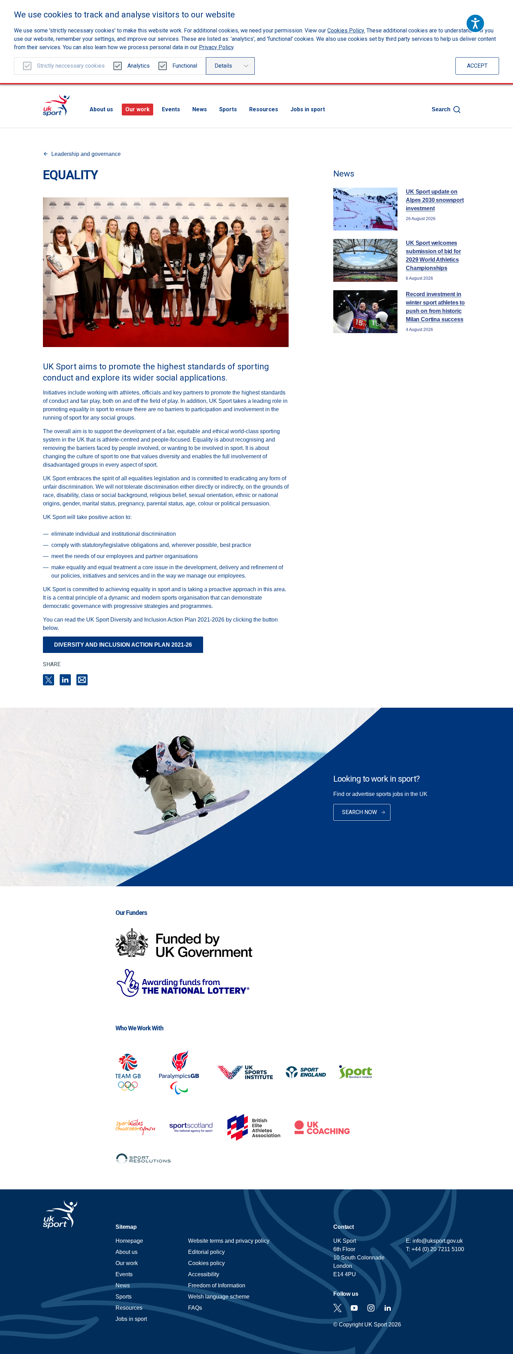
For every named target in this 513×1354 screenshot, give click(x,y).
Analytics (138, 65)
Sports (228, 109)
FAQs (195, 1308)
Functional (184, 65)
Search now (359, 812)
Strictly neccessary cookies (71, 65)
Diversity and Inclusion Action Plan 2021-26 (123, 645)
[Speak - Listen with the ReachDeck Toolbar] (475, 23)
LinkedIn (65, 679)
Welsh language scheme (219, 1297)
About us (101, 109)
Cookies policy (206, 1263)
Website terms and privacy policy (228, 1241)
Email (82, 679)
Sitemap (126, 1227)
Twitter (337, 1308)
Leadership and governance (86, 154)
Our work (137, 109)
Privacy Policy (216, 47)
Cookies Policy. (346, 30)
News (199, 109)
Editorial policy (206, 1252)
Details (223, 65)
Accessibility (203, 1274)
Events (171, 109)
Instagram (371, 1308)
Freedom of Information (216, 1285)
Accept (477, 65)
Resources (263, 109)
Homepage (56, 105)
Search (441, 109)
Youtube (354, 1308)
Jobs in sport (307, 109)
